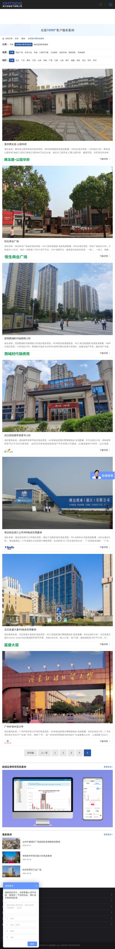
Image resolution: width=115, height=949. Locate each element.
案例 (23, 38)
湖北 (78, 60)
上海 (61, 60)
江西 (56, 60)
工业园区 (54, 52)
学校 (35, 52)
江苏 (34, 60)
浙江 (67, 60)
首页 (17, 38)
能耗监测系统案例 (41, 44)
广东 (23, 60)
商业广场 (19, 52)
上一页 (44, 753)
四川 (89, 60)
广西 (50, 60)
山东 (39, 60)
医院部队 (72, 52)
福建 (73, 60)
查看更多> (108, 767)
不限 (11, 44)
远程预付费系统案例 (36, 38)
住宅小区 (28, 52)
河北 (84, 60)
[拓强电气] (12, 4)
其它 (95, 60)
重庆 (28, 60)
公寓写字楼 (43, 52)
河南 (45, 60)
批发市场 (63, 52)
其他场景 (81, 52)
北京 (17, 60)
